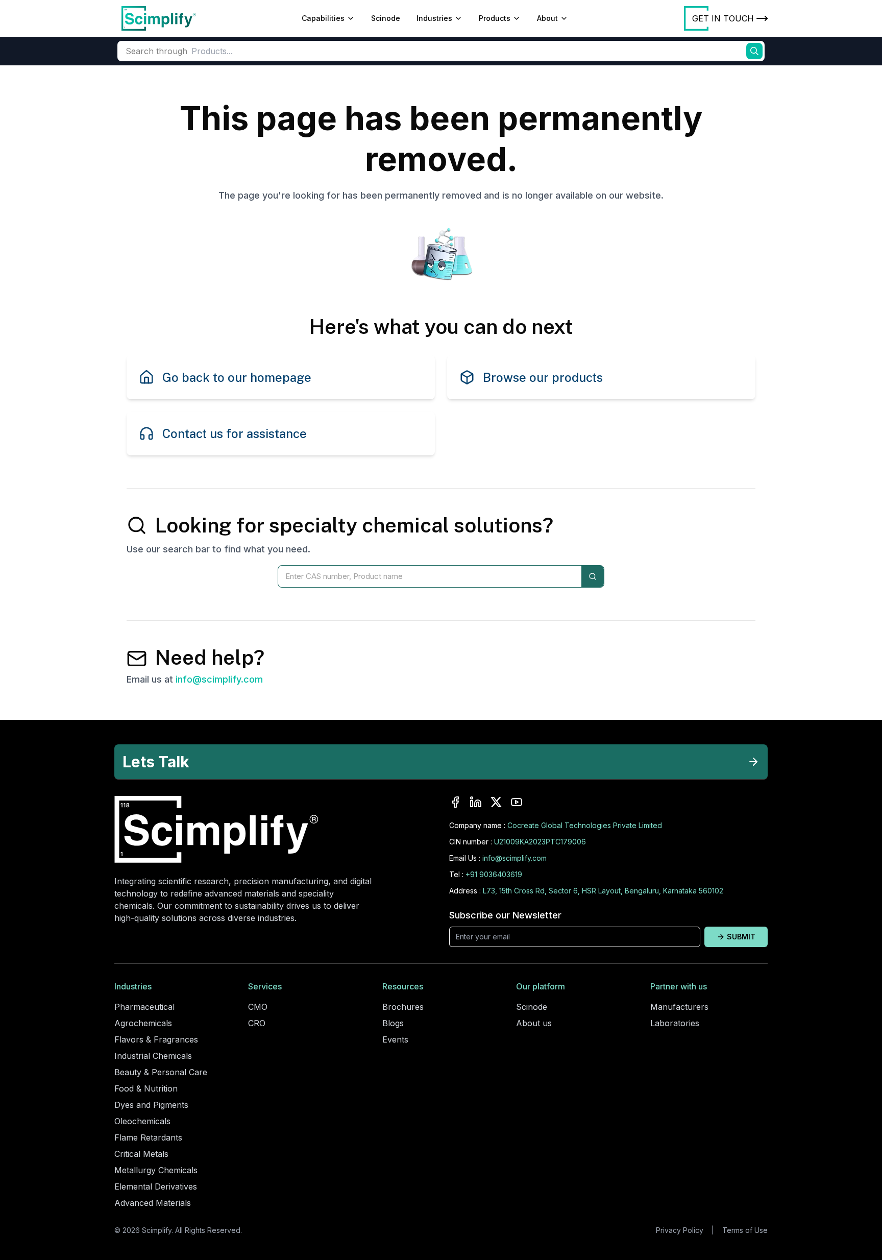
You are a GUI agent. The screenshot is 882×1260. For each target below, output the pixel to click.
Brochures (403, 1007)
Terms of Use (745, 1230)
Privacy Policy (679, 1230)
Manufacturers (679, 1007)
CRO (256, 1023)
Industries (434, 18)
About (547, 18)
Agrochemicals (143, 1023)
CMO (257, 1007)
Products (494, 18)
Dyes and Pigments (151, 1105)
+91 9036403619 (493, 874)
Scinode (385, 18)
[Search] (592, 576)
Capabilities (323, 18)
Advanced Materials (152, 1203)
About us (534, 1023)
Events (395, 1039)
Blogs (393, 1023)
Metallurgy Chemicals (156, 1170)
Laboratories (674, 1023)
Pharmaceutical (144, 1007)
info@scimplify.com (219, 679)
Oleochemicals (142, 1121)
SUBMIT (741, 936)
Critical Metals (141, 1154)
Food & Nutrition (146, 1088)
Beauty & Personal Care (160, 1072)
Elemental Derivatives (155, 1186)
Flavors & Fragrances (156, 1039)
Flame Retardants (148, 1137)
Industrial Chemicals (153, 1056)
